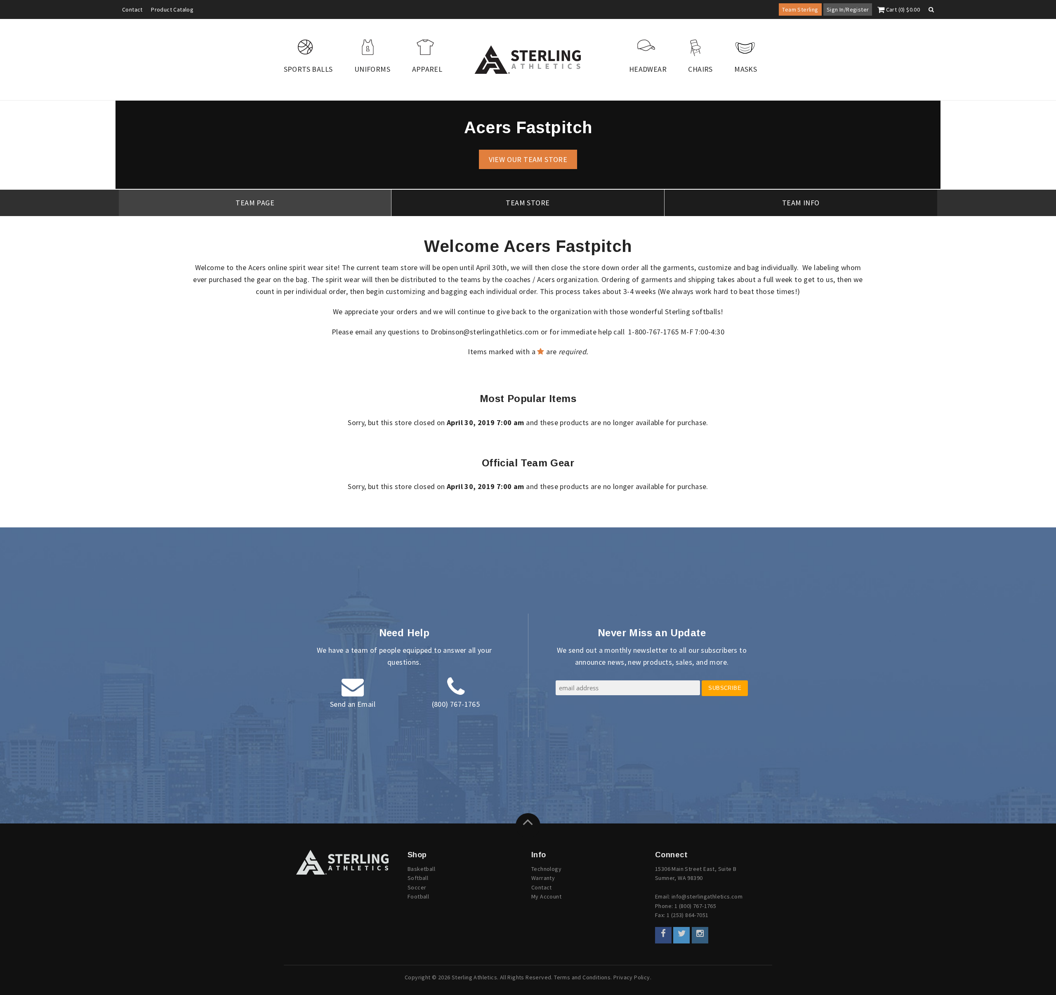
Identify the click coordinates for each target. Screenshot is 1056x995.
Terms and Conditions (582, 977)
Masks (745, 69)
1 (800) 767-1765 (695, 906)
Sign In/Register (848, 9)
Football (418, 896)
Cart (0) (902, 9)
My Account (546, 896)
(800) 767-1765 (456, 704)
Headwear (648, 69)
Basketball (421, 869)
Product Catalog (172, 9)
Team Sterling (800, 9)
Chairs (700, 69)
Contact (132, 9)
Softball (418, 878)
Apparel (427, 69)
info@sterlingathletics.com (707, 896)
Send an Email (352, 704)
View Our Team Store (528, 159)
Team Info (801, 202)
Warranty (543, 878)
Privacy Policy (631, 977)
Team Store (527, 202)
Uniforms (372, 69)
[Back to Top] (528, 825)
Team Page (255, 202)
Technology (546, 869)
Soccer (417, 887)
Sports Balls (308, 69)
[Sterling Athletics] (528, 59)
